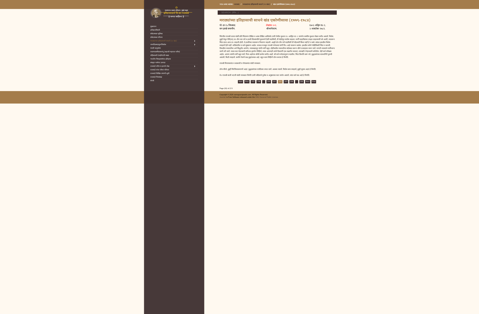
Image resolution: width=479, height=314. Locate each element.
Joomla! (223, 97)
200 (268, 81)
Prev (247, 81)
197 (252, 81)
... (263, 81)
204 (291, 81)
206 (301, 81)
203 (285, 81)
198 (258, 81)
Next (307, 81)
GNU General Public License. (266, 97)
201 (274, 81)
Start (240, 81)
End (313, 81)
